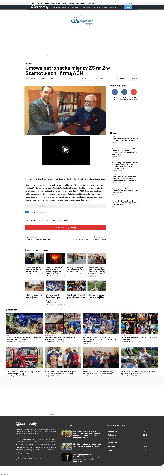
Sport (47, 292)
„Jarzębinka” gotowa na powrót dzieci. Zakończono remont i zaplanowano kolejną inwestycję (124, 178)
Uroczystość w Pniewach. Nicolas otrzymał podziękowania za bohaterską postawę (60, 373)
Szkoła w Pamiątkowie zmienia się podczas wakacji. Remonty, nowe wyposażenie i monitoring (34, 298)
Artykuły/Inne (115, 146)
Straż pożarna (49, 265)
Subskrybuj (133, 89)
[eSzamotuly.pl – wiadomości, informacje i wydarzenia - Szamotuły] (39, 7)
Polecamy (90, 292)
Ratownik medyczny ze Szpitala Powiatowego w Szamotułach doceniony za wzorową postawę (96, 271)
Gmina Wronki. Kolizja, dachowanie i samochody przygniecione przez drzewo (23, 338)
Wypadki (114, 136)
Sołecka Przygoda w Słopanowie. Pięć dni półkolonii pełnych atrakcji (60, 338)
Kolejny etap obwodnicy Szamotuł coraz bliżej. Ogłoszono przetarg (96, 297)
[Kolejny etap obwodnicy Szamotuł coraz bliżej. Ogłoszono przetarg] (97, 286)
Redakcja (32, 78)
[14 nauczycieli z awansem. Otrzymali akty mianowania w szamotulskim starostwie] (101, 357)
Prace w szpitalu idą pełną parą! (38, 239)
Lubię (114, 89)
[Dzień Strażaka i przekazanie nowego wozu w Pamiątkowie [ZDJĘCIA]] (24, 357)
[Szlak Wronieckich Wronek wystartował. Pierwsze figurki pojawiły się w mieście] (139, 357)
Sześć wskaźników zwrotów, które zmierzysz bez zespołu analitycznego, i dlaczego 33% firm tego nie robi (125, 151)
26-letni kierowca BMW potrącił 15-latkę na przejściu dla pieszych (125, 139)
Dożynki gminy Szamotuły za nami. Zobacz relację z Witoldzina (76, 297)
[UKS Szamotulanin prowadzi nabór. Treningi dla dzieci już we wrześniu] (67, 446)
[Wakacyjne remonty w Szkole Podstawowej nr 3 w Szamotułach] (76, 258)
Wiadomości (28, 63)
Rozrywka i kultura (71, 292)
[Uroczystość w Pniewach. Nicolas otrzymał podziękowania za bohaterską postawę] (63, 357)
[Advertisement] (82, 40)
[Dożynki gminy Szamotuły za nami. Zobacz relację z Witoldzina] (76, 286)
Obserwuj (124, 89)
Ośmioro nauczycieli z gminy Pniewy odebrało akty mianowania (33, 270)
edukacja (33, 212)
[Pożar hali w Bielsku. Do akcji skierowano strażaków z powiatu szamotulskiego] (55, 258)
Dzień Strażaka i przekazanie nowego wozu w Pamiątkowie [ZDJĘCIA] (23, 373)
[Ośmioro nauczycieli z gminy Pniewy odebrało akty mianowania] (34, 258)
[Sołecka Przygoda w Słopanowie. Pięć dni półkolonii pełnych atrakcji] (63, 323)
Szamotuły (40, 212)
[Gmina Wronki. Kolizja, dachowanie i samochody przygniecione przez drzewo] (24, 323)
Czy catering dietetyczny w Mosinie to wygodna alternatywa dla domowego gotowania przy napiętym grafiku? (125, 165)
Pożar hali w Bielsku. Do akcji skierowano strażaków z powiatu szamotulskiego (54, 271)
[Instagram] (129, 3)
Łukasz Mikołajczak (30, 273)
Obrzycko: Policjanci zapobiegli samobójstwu (87, 239)
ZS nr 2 (46, 212)
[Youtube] (131, 3)
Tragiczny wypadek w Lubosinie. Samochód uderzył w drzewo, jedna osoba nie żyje (125, 190)
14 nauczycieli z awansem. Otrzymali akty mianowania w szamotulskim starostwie (98, 373)
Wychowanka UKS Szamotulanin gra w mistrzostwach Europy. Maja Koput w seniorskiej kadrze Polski (55, 299)
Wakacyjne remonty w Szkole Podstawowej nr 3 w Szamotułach (76, 270)
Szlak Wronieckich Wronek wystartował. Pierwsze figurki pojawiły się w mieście (139, 373)
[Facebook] (127, 3)
